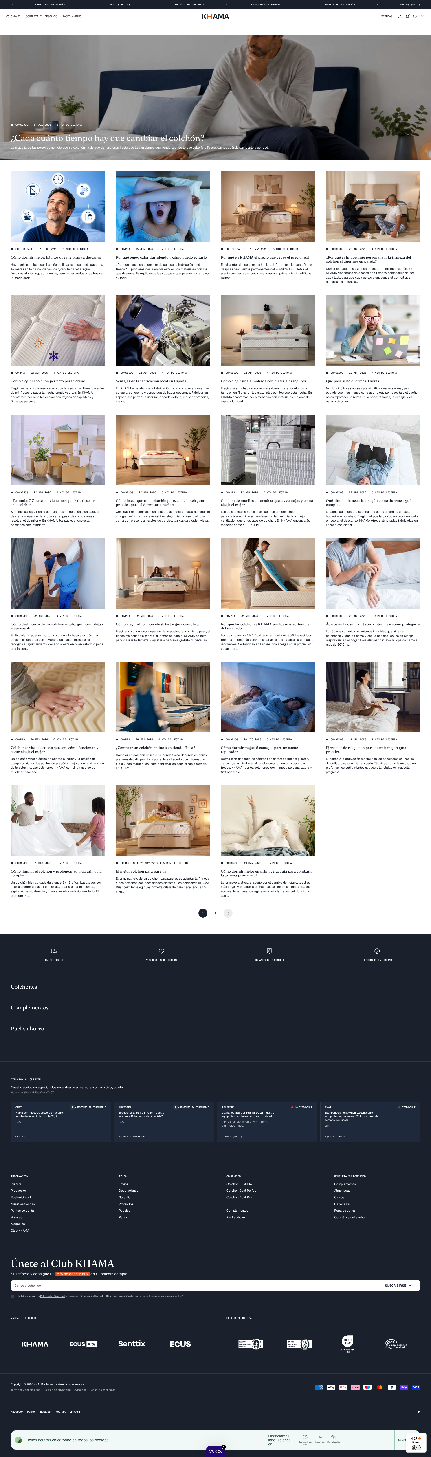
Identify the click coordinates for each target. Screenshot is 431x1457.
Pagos (123, 1217)
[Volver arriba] (418, 1412)
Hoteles (16, 1217)
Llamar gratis (232, 1136)
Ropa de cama (344, 1211)
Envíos (123, 1184)
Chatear (20, 1136)
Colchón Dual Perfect (241, 1191)
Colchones (13, 16)
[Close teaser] (224, 1447)
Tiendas (386, 16)
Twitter (31, 1411)
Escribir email (336, 1136)
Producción (19, 1191)
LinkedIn (75, 1411)
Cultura (16, 1184)
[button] (215, 1451)
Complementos (237, 1211)
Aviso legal (80, 1390)
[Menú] (424, 1436)
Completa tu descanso (41, 16)
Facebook (17, 1411)
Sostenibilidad (21, 1197)
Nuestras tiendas (23, 1204)
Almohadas (342, 1191)
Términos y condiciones (25, 1390)
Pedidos (124, 1211)
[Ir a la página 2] (228, 913)
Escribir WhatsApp (132, 1136)
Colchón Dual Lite (239, 1184)
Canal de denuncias (103, 1390)
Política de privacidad (57, 1390)
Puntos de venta (22, 1211)
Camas (339, 1197)
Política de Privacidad (52, 1296)
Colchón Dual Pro (239, 1197)
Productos (126, 1204)
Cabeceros (342, 1204)
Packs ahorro (72, 16)
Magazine (18, 1224)
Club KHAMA (20, 1231)
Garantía (124, 1197)
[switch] (416, 1447)
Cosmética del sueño (349, 1217)
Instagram (46, 1411)
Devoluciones (128, 1191)
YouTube (61, 1411)
